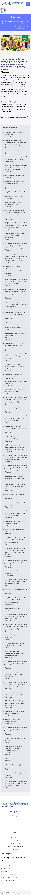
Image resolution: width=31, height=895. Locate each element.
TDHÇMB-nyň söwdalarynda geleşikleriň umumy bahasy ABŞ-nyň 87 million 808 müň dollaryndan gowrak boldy (16, 195)
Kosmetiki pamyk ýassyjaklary (15, 840)
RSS (3, 884)
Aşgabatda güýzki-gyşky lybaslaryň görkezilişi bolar (14, 134)
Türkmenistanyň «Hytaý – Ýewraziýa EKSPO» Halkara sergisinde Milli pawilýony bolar (15, 675)
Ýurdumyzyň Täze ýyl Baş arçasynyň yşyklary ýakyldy (15, 505)
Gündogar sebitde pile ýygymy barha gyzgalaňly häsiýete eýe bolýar (15, 645)
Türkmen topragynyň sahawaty (13, 760)
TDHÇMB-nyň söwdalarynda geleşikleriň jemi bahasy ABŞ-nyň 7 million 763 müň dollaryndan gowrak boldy (16, 685)
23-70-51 (4, 872)
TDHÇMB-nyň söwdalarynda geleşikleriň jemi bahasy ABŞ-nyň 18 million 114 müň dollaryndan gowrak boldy (16, 541)
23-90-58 (9, 881)
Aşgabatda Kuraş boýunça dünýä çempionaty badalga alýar (14, 439)
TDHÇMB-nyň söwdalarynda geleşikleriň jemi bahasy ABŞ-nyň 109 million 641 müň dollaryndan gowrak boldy (16, 617)
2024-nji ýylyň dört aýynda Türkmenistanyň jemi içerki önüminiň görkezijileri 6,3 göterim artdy (15, 654)
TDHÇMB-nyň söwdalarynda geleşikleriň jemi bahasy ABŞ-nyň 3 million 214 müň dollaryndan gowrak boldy (16, 401)
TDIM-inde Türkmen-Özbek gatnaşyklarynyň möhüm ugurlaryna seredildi (14, 367)
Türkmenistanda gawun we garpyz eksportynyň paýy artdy (14, 713)
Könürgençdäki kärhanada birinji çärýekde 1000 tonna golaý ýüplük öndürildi (16, 159)
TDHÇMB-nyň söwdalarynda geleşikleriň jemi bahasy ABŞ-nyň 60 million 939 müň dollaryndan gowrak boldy (16, 731)
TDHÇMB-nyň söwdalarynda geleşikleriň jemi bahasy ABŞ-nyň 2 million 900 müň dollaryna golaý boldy (16, 564)
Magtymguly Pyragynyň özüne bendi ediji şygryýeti (15, 573)
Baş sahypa (15, 816)
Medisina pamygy (15, 843)
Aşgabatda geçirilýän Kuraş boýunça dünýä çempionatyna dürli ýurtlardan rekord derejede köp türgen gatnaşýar (15, 448)
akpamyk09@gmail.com (9, 866)
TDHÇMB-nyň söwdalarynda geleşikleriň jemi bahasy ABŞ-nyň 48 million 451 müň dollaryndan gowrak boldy (16, 226)
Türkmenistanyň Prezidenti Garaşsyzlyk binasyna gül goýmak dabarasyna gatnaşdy (15, 315)
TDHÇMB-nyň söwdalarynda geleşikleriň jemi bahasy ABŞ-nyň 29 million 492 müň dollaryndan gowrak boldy (16, 419)
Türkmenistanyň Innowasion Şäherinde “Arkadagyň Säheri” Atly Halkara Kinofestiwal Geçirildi (15, 347)
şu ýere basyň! (23, 117)
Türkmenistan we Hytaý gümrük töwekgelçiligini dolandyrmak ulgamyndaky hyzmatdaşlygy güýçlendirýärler (13, 750)
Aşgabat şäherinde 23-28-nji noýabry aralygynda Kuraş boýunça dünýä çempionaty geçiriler (15, 184)
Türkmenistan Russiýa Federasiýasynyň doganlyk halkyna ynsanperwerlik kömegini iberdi (15, 236)
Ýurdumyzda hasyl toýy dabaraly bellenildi (14, 410)
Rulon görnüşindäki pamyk (15, 846)
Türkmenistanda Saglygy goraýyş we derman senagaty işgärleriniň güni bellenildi (15, 336)
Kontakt (15, 825)
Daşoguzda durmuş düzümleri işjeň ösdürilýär (14, 532)
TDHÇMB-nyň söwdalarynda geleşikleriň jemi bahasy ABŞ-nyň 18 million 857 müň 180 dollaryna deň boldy (16, 469)
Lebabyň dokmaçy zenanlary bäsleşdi (15, 152)
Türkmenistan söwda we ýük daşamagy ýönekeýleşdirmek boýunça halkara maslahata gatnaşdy (16, 704)
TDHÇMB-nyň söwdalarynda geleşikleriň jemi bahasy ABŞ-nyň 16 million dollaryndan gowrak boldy (16, 601)
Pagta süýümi (15, 849)
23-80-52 (9, 878)
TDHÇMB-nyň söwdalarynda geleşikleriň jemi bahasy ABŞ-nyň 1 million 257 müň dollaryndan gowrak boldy (16, 784)
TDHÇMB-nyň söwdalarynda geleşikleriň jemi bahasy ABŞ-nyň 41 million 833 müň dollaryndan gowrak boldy (16, 665)
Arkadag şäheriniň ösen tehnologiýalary (15, 176)
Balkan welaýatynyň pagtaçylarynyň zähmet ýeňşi (15, 775)
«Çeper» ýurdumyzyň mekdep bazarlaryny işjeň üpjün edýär (13, 204)
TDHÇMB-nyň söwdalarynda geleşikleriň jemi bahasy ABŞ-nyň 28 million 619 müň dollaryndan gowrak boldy (16, 582)
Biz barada (15, 819)
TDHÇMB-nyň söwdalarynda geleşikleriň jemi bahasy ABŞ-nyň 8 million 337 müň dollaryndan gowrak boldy (16, 282)
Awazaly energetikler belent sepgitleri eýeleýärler (15, 740)
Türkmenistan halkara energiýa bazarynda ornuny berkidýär (13, 767)
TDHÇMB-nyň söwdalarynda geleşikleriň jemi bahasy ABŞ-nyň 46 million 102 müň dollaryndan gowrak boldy (16, 628)
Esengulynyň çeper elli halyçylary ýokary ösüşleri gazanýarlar (16, 592)
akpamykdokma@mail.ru (9, 863)
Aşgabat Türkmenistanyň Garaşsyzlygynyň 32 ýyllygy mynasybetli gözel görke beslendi (16, 305)
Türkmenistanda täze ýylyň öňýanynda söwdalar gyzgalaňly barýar (15, 523)
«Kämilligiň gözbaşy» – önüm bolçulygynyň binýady (13, 722)
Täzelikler (8, 22)
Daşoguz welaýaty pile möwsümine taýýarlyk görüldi (14, 637)
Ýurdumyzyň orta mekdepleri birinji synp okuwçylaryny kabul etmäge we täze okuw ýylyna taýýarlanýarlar (16, 168)
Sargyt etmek (15, 828)
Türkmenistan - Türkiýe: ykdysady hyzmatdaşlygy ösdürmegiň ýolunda (15, 478)
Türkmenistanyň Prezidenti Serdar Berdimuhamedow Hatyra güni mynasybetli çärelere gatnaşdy (14, 326)
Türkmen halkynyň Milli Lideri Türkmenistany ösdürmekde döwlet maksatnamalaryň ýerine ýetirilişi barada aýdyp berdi (16, 271)
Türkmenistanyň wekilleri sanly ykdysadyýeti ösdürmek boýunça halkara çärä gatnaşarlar (16, 429)
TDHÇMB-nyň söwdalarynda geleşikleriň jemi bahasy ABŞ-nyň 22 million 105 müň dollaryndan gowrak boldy (16, 514)
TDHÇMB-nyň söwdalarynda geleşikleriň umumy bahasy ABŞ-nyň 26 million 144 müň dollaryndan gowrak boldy (16, 247)
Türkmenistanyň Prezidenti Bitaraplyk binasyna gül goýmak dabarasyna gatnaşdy (15, 487)
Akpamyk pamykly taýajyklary (15, 837)
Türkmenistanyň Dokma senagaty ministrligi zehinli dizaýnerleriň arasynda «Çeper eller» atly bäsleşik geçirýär (15, 144)
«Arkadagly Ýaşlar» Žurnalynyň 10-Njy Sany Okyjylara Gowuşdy (15, 391)
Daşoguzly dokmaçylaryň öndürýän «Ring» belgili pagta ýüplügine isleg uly (15, 497)
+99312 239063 (6, 869)
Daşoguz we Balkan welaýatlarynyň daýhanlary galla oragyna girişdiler (14, 695)
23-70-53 (8, 875)
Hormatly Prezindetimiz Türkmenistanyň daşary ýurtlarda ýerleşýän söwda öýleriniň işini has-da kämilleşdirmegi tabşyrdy (16, 552)
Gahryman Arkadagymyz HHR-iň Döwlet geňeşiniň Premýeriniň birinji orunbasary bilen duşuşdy (16, 357)
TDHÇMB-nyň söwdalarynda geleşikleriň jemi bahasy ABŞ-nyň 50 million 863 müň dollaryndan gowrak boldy (16, 458)
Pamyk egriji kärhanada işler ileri (13, 609)
